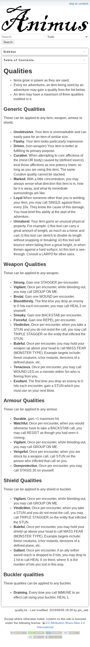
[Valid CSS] (36, 636)
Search (8, 42)
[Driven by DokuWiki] (53, 636)
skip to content (78, 3)
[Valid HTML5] (71, 632)
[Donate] (36, 632)
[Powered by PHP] (53, 632)
